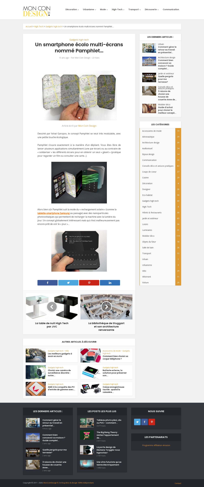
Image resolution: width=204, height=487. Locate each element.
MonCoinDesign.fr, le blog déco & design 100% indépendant (68, 482)
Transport (134, 9)
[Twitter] (137, 422)
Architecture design (166, 57)
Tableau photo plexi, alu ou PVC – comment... (109, 421)
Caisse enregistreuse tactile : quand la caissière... (113, 390)
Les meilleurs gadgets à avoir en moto (60, 355)
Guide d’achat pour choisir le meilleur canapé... (167, 110)
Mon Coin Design (82, 58)
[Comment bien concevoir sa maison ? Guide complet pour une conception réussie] (150, 61)
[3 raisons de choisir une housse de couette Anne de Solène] (150, 91)
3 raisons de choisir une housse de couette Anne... (54, 465)
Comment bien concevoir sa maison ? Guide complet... (166, 64)
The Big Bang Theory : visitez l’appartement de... (108, 435)
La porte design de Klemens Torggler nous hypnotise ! (108, 450)
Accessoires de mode (112, 351)
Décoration (71, 9)
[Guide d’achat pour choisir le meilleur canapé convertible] (150, 108)
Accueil (29, 26)
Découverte (151, 9)
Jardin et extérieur (166, 73)
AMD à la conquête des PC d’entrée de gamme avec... (61, 388)
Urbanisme (88, 9)
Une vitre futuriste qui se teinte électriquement (109, 463)
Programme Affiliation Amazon (156, 445)
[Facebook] (144, 422)
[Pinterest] (151, 422)
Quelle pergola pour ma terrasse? (165, 79)
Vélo (67, 351)
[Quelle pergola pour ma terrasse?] (150, 77)
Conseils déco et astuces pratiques (166, 88)
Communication (171, 9)
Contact (178, 483)
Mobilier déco (164, 104)
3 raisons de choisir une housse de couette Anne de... (167, 95)
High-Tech (117, 9)
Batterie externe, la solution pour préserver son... (115, 373)
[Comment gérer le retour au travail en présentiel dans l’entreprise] (150, 48)
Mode (103, 9)
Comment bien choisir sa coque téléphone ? (115, 357)
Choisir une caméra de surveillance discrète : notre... (59, 373)
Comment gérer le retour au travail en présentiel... (167, 50)
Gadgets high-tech (54, 26)
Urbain (161, 44)
